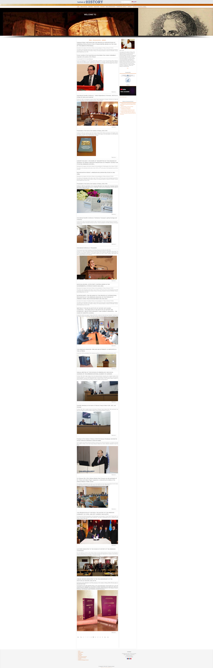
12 (95, 637)
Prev (81, 637)
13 (97, 637)
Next (105, 637)
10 (91, 637)
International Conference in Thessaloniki (87, 247)
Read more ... (114, 91)
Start (78, 637)
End (108, 637)
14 (100, 637)
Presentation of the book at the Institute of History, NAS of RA (92, 130)
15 (102, 637)
